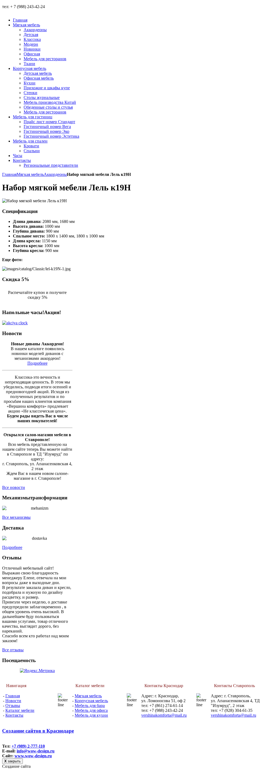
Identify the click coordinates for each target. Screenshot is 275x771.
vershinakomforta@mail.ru (164, 715)
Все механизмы (16, 517)
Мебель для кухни (91, 715)
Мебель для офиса (91, 710)
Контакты (14, 715)
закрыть (12, 761)
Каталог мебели (19, 710)
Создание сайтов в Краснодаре (38, 731)
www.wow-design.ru (33, 756)
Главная (9, 174)
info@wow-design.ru (36, 751)
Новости (13, 700)
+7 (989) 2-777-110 (28, 746)
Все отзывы (13, 650)
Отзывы (12, 705)
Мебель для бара (90, 705)
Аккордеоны (55, 174)
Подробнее (37, 363)
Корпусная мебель (91, 700)
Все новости (13, 487)
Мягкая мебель (30, 174)
